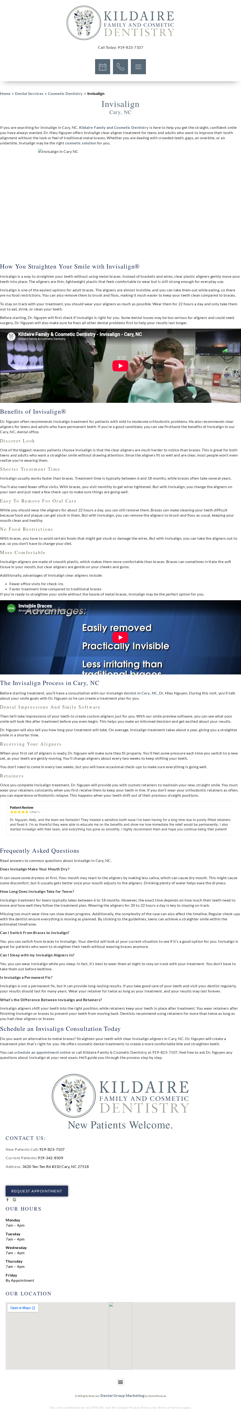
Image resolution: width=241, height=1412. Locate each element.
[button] (121, 1382)
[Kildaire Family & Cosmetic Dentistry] (120, 23)
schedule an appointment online (42, 1052)
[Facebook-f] (7, 1199)
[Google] (14, 1199)
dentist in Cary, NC (140, 693)
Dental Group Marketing (122, 1395)
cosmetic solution (80, 143)
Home (5, 93)
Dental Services (29, 93)
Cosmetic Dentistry (65, 93)
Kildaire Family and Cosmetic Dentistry (114, 127)
